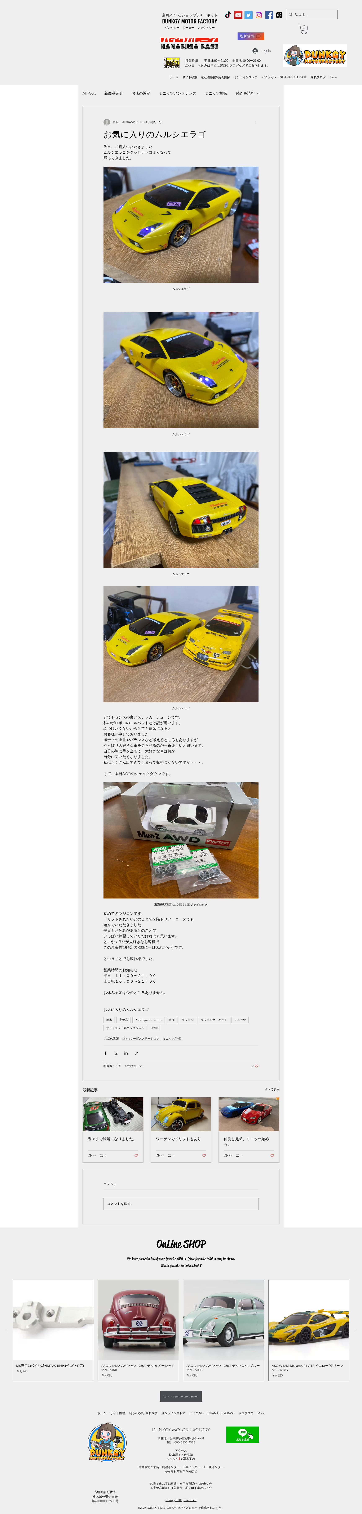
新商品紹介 (113, 93)
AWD (154, 1028)
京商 (172, 1020)
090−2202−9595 (184, 1442)
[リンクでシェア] (136, 1053)
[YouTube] (238, 15)
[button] (304, 29)
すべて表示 (272, 1089)
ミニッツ (240, 1020)
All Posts (89, 93)
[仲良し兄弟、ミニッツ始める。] (249, 1114)
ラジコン (188, 1020)
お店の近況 (141, 93)
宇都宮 (123, 1020)
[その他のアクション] (256, 122)
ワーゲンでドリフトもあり (178, 1139)
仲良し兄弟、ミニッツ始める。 (246, 1141)
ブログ (234, 65)
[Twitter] (248, 15)
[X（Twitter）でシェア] (116, 1053)
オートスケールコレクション (125, 1028)
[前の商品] (6, 1330)
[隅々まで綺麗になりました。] (113, 1114)
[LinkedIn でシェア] (126, 1053)
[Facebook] (269, 15)
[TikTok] (228, 15)
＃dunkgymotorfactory (148, 1020)
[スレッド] (279, 15)
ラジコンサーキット (214, 1020)
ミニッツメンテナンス (178, 93)
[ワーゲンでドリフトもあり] (181, 1114)
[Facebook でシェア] (105, 1053)
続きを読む (245, 93)
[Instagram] (259, 15)
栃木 (109, 1020)
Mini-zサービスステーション (140, 1038)
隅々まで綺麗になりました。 (112, 1139)
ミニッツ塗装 (216, 93)
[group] (181, 1330)
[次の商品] (355, 1330)
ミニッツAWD (172, 1038)
